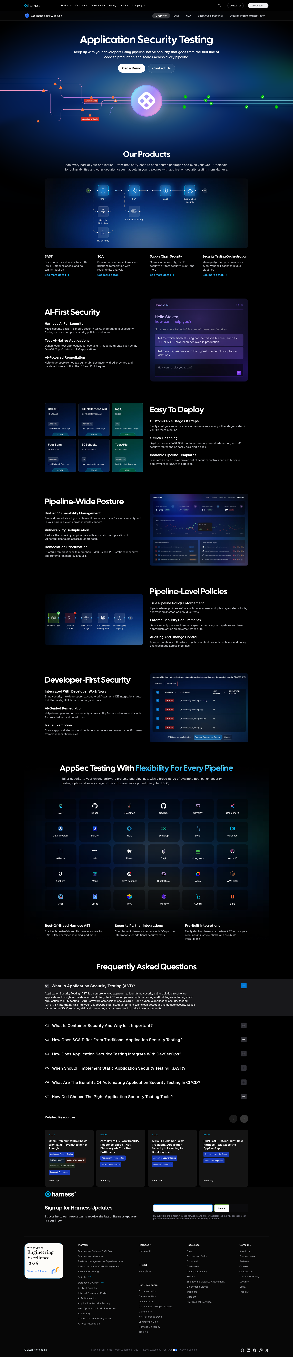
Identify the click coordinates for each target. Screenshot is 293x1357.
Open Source (98, 5)
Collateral (192, 1261)
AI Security (84, 1313)
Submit (222, 1208)
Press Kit (244, 1292)
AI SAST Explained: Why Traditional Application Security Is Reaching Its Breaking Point (168, 1146)
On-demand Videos (197, 1287)
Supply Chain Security (210, 15)
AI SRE (82, 1277)
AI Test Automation (89, 1323)
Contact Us (161, 68)
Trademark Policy (249, 1276)
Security (244, 1281)
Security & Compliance (59, 1172)
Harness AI (145, 1251)
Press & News (247, 1256)
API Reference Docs (150, 1317)
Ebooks (191, 1276)
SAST (176, 15)
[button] (66, 5)
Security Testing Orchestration (247, 15)
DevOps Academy (197, 1271)
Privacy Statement (151, 1350)
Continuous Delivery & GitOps (62, 1166)
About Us (244, 1251)
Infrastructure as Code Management (99, 1266)
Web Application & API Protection (97, 1308)
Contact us (235, 5)
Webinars (192, 1292)
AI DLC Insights (86, 1298)
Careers (243, 1266)
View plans (145, 1271)
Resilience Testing (88, 1271)
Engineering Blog (148, 1322)
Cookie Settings (188, 1349)
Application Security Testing (61, 1154)
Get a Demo (131, 68)
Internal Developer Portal (92, 1293)
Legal (242, 1287)
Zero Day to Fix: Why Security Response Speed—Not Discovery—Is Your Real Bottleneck (119, 1146)
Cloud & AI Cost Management (95, 1318)
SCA (188, 15)
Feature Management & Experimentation (101, 1261)
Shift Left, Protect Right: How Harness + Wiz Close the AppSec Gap (223, 1144)
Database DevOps (88, 1282)
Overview (161, 15)
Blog (189, 1251)
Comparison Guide (197, 1256)
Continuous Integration (91, 1256)
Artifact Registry (57, 1160)
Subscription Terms (101, 1350)
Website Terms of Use (126, 1350)
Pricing (112, 5)
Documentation (147, 1291)
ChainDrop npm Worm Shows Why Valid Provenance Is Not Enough (68, 1144)
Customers (81, 5)
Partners (244, 1261)
